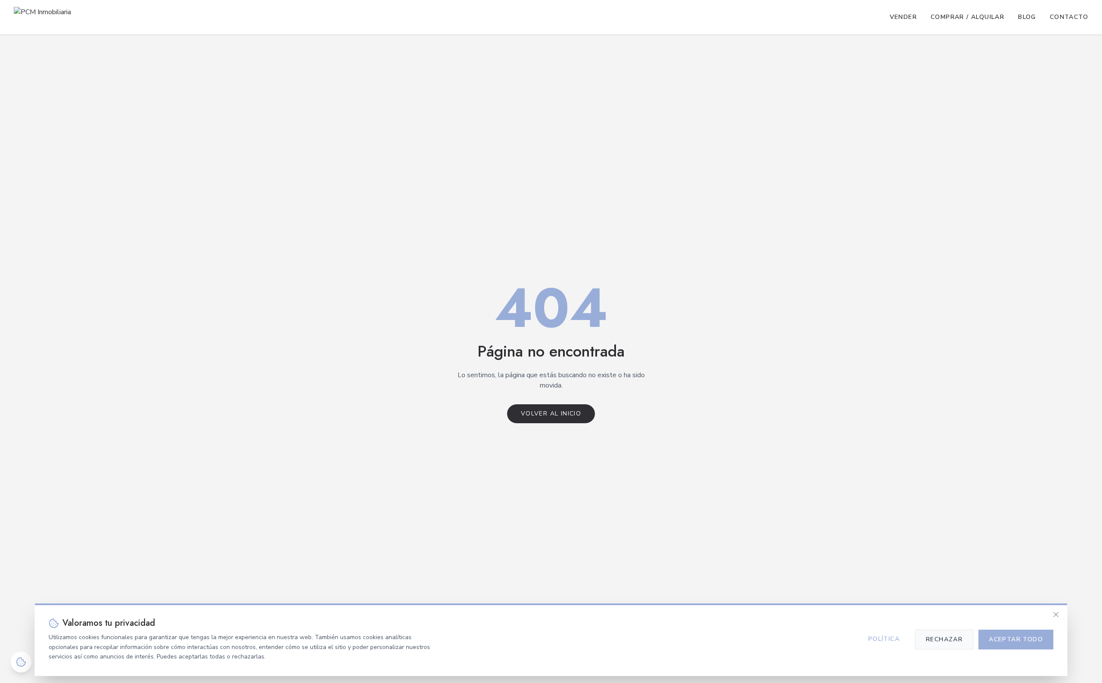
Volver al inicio (551, 413)
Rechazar (944, 639)
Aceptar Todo (1016, 639)
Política (884, 639)
